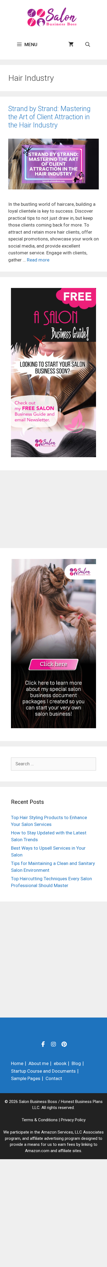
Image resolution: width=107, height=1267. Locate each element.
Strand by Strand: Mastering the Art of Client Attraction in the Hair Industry (49, 117)
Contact (54, 1078)
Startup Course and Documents (43, 1071)
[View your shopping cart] (71, 44)
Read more (38, 260)
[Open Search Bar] (87, 44)
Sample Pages (25, 1078)
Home (17, 1063)
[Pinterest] (64, 1044)
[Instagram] (53, 1044)
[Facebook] (43, 1044)
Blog (76, 1063)
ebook (60, 1063)
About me (39, 1063)
